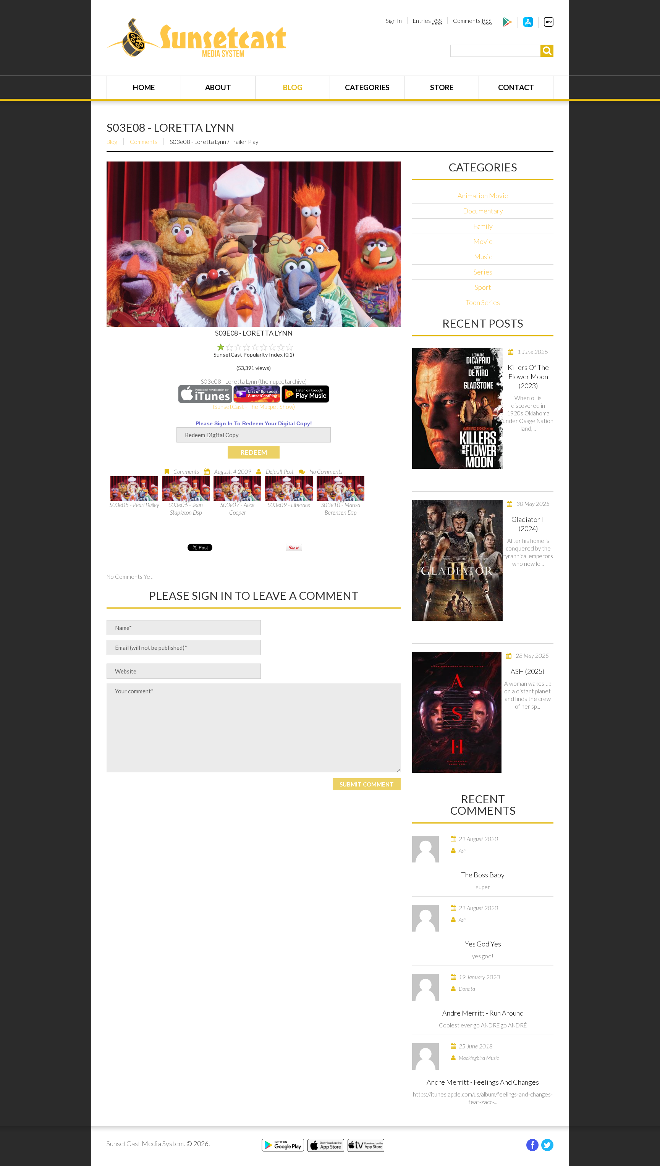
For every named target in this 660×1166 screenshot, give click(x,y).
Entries (427, 20)
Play (253, 244)
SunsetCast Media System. (146, 1143)
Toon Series (483, 302)
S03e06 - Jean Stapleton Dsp (186, 508)
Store (441, 87)
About (218, 87)
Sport (483, 287)
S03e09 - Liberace (289, 504)
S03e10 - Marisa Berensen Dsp (340, 508)
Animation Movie (483, 195)
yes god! (482, 956)
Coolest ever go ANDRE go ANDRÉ (483, 1025)
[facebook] (532, 1145)
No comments (326, 471)
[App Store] (528, 24)
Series (483, 272)
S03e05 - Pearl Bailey (134, 504)
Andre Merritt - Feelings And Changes (483, 1082)
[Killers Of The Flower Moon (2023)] (457, 408)
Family (483, 226)
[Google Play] (507, 24)
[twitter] (547, 1145)
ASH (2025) (527, 671)
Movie (483, 241)
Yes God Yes (483, 944)
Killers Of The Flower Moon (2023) (528, 376)
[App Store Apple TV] (548, 24)
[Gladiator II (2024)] (457, 560)
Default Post (280, 471)
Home (144, 87)
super (483, 886)
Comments (472, 20)
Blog (292, 87)
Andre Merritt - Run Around (483, 1013)
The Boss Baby (483, 874)
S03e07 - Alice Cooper (237, 508)
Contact (516, 87)
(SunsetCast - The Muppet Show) (254, 406)
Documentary (483, 211)
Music (483, 256)
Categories (367, 87)
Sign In (394, 20)
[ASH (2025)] (456, 712)
